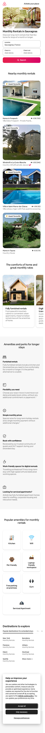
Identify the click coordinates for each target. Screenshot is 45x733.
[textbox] (12, 53)
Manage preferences (22, 718)
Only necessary (21, 712)
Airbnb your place (31, 4)
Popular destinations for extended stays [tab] (18, 631)
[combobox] (22, 45)
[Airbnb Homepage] (4, 3)
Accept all (22, 706)
